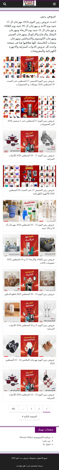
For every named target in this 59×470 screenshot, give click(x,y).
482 (13, 408)
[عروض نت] (29, 3)
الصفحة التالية (30, 416)
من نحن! (46, 441)
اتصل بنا (46, 444)
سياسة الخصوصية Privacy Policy (35, 437)
